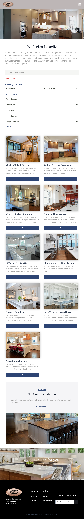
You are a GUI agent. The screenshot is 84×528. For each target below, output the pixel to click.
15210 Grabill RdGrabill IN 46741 (11, 503)
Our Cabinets (48, 500)
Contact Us (47, 496)
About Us (34, 496)
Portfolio (34, 500)
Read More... (42, 407)
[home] (8, 4)
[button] (79, 4)
